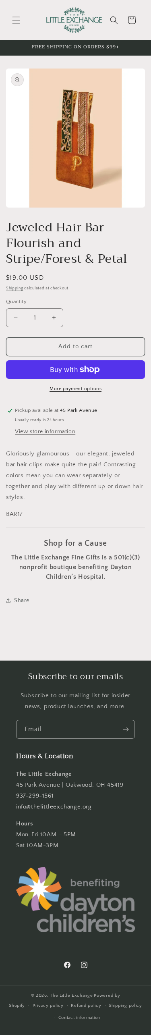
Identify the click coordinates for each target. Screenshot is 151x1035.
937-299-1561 (35, 795)
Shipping (14, 288)
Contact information (79, 1017)
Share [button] (21, 600)
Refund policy (86, 1005)
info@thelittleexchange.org (54, 806)
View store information (45, 431)
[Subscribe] (125, 729)
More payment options (75, 388)
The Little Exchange (71, 995)
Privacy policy (48, 1005)
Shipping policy (125, 1005)
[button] (16, 20)
